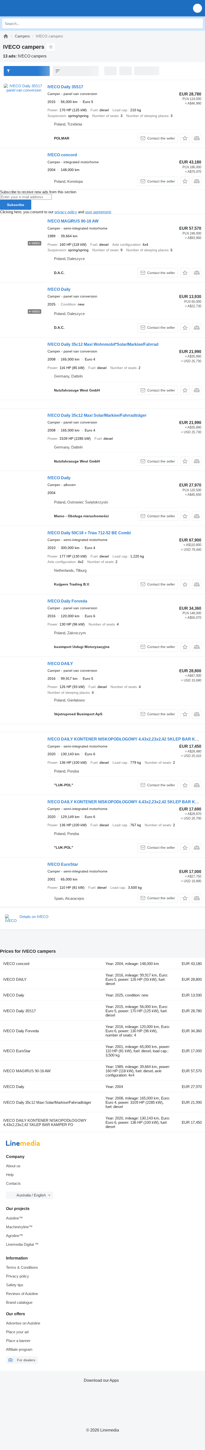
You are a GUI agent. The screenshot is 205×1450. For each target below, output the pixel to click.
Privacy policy (17, 1276)
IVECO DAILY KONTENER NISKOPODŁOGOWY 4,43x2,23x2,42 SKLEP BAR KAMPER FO (44, 1122)
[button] (197, 8)
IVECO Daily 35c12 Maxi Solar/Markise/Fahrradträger (97, 415)
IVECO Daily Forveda (67, 601)
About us (13, 1166)
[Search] (198, 23)
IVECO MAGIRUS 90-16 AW (73, 221)
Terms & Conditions (22, 1267)
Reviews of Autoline (22, 1294)
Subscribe (15, 205)
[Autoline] (5, 36)
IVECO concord (62, 155)
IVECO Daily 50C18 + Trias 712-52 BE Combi (89, 533)
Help (10, 1174)
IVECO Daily (59, 289)
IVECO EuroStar (63, 864)
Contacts (13, 1183)
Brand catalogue (19, 1302)
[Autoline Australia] (32, 8)
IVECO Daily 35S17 (65, 87)
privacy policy (65, 212)
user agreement (98, 212)
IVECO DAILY (60, 664)
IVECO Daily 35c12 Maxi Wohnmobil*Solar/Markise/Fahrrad (103, 344)
